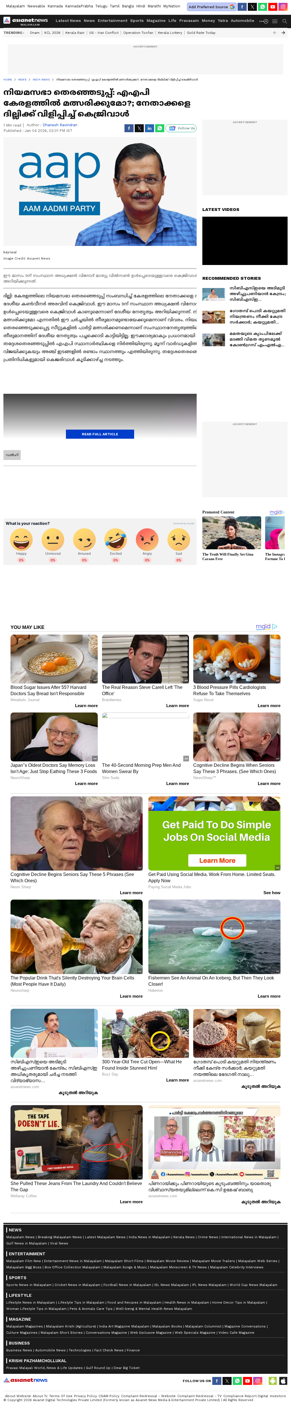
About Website (18, 1396)
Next (283, 33)
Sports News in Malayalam (28, 1285)
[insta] (283, 7)
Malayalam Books (167, 1326)
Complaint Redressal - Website (148, 1396)
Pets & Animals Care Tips (91, 1309)
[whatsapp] (262, 7)
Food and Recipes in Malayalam (134, 1302)
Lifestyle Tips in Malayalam (81, 1302)
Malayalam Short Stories (62, 1333)
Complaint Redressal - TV (199, 1396)
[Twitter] (252, 7)
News (89, 20)
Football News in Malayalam (127, 1285)
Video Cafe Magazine (236, 1333)
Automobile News (50, 1350)
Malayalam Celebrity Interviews (236, 1267)
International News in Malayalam (249, 1237)
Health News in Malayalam (187, 1302)
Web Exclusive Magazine (151, 1333)
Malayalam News (20, 1237)
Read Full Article (100, 434)
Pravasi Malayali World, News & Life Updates (44, 1368)
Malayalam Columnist (203, 1326)
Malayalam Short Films (124, 1261)
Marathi (154, 6)
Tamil (115, 6)
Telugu (101, 6)
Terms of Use (60, 1396)
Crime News (208, 1237)
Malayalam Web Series (257, 1261)
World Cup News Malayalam (253, 1285)
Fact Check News (109, 1350)
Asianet (25, 1380)
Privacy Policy (85, 1396)
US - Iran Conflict (104, 33)
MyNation (171, 6)
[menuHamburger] (275, 21)
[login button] (267, 21)
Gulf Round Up (98, 1368)
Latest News (68, 20)
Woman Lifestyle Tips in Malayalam (36, 1309)
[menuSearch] (284, 21)
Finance (133, 1350)
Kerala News (184, 1237)
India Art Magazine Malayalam (124, 1326)
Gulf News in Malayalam (26, 1243)
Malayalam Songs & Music (125, 1267)
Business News (19, 1350)
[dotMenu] (262, 21)
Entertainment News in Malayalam (73, 1261)
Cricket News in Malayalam (77, 1285)
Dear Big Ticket (127, 1368)
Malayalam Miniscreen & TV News (178, 1267)
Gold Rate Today (201, 33)
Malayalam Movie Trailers (213, 1261)
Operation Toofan (138, 33)
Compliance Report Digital (245, 1396)
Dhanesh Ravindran (60, 125)
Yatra (223, 20)
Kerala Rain (74, 33)
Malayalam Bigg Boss (23, 1267)
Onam (35, 33)
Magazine (156, 20)
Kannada (55, 6)
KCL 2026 (52, 33)
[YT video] (272, 7)
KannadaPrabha (79, 6)
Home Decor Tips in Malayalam (238, 1302)
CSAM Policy (109, 1396)
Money (208, 20)
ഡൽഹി (12, 455)
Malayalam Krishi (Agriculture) (71, 1326)
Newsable (36, 6)
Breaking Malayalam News (60, 1237)
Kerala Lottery (170, 33)
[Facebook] (242, 7)
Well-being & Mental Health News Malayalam (154, 1309)
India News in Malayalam (149, 1237)
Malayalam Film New (23, 1261)
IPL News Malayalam (209, 1285)
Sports (137, 20)
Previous (275, 33)
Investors (278, 1396)
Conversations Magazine (106, 1333)
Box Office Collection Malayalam (72, 1267)
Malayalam (15, 6)
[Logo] (27, 21)
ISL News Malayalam (171, 1285)
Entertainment (112, 20)
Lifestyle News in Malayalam (30, 1302)
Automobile (242, 20)
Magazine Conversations (245, 1326)
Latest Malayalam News (105, 1237)
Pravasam (189, 20)
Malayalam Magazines (24, 1326)
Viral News (59, 1243)
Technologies (80, 1350)
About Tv (40, 1396)
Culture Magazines (22, 1333)
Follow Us (186, 128)
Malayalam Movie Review (168, 1261)
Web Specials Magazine (195, 1333)
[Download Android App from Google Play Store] (272, 1381)
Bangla (128, 6)
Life (172, 20)
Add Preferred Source (208, 7)
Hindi (140, 6)
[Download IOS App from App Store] (283, 1381)
